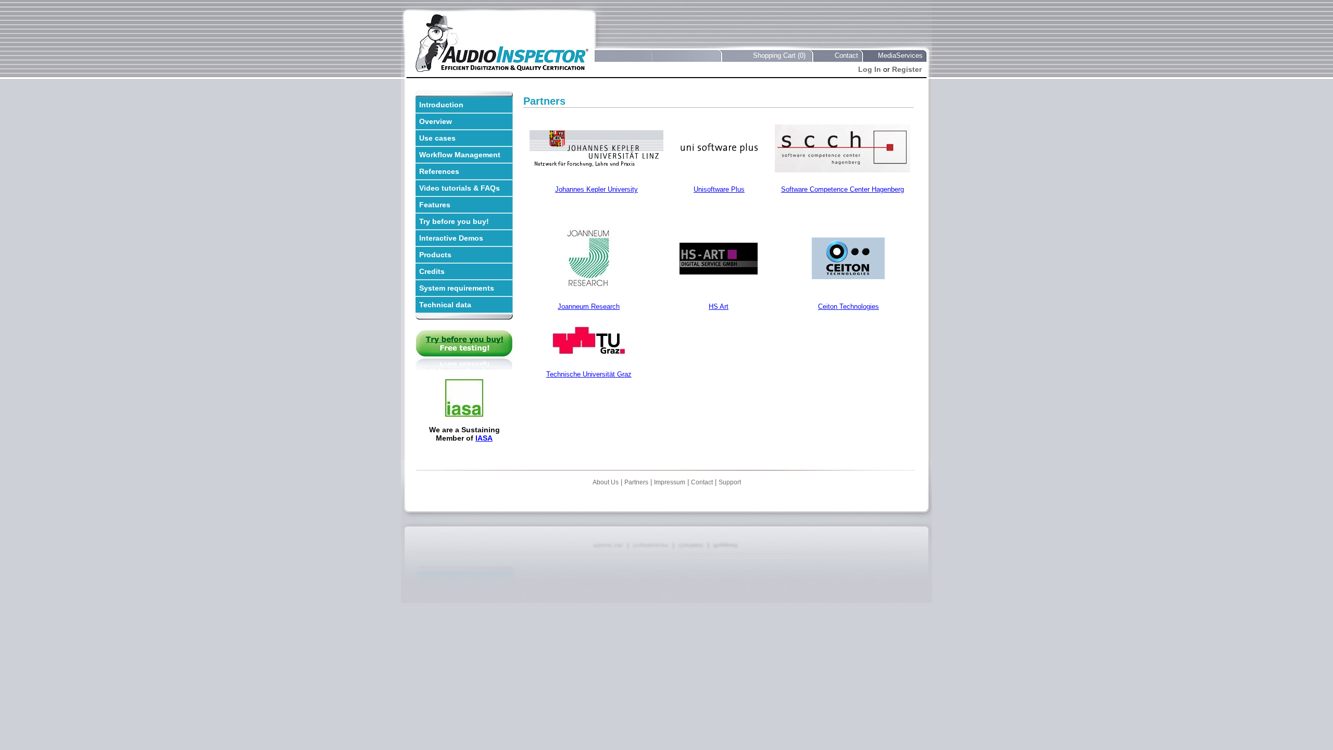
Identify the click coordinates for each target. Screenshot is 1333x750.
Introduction (441, 105)
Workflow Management (459, 155)
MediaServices (900, 55)
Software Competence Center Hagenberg (842, 189)
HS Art (718, 306)
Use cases (437, 138)
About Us (606, 482)
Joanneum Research (589, 306)
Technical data (445, 305)
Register (907, 69)
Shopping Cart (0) (779, 55)
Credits (432, 271)
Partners (636, 482)
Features (434, 205)
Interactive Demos (451, 238)
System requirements (456, 288)
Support (730, 482)
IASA (484, 438)
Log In (869, 69)
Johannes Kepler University (596, 189)
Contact (846, 55)
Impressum (669, 482)
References (439, 171)
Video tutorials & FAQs (459, 188)
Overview (435, 121)
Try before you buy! (454, 221)
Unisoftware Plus (719, 189)
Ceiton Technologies (848, 306)
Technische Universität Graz (589, 374)
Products (435, 255)
